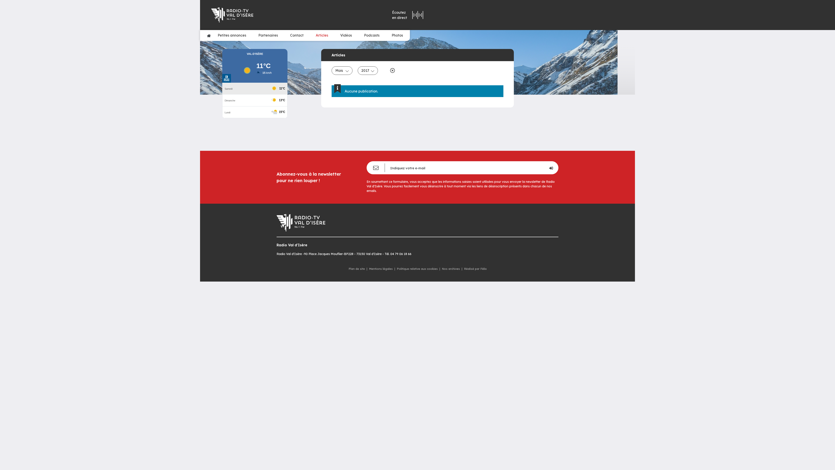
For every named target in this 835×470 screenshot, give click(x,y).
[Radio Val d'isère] (273, 15)
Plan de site (357, 268)
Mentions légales (381, 268)
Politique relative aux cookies (417, 268)
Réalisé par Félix (475, 268)
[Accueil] (209, 35)
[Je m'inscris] (551, 167)
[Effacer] (391, 70)
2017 (365, 70)
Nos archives (451, 268)
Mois (339, 70)
